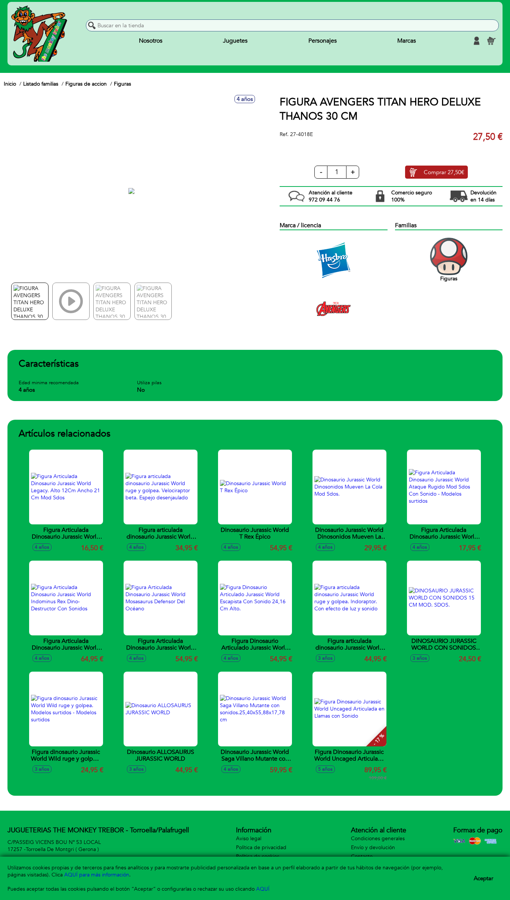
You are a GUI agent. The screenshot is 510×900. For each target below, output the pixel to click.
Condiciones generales (378, 838)
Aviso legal (248, 838)
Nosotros (150, 41)
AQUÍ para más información (96, 874)
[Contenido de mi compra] (491, 40)
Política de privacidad (261, 847)
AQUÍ (263, 889)
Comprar (444, 172)
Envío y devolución (373, 847)
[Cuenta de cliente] (476, 40)
